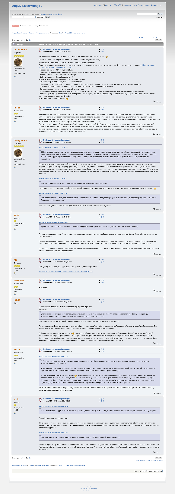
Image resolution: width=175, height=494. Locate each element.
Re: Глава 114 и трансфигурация (56, 49)
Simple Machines (94, 488)
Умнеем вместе (129, 5)
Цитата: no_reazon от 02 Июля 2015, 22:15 (53, 222)
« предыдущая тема (143, 37)
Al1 (15, 260)
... (21, 40)
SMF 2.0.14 (83, 488)
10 (24, 40)
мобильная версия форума (146, 5)
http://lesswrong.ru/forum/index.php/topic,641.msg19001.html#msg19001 (66, 272)
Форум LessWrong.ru (26, 6)
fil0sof (60, 33)
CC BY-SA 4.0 (88, 486)
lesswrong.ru (98, 5)
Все (30, 40)
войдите (43, 14)
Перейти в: (137, 471)
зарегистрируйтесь (55, 14)
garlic (16, 215)
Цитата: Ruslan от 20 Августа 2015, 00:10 (53, 147)
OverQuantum (20, 49)
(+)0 (102, 49)
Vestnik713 (19, 281)
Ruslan (17, 108)
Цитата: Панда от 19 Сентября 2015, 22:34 (53, 356)
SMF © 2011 (88, 488)
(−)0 (102, 51)
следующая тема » (156, 37)
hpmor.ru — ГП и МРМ (113, 5)
